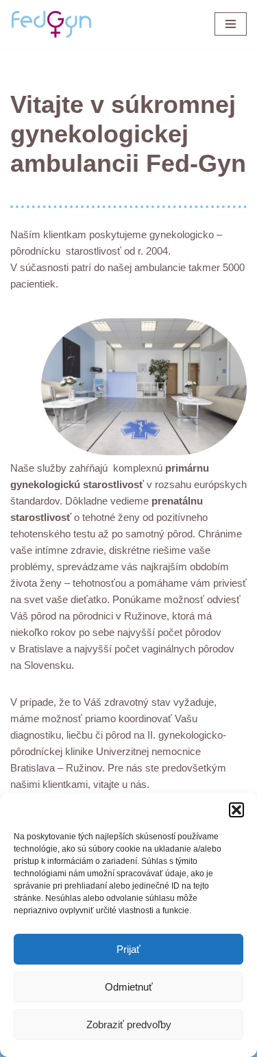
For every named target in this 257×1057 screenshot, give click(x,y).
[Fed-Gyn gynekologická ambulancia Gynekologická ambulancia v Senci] (51, 24)
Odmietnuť (129, 987)
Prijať (128, 949)
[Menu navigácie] (231, 24)
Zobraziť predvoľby (128, 1024)
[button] (236, 810)
